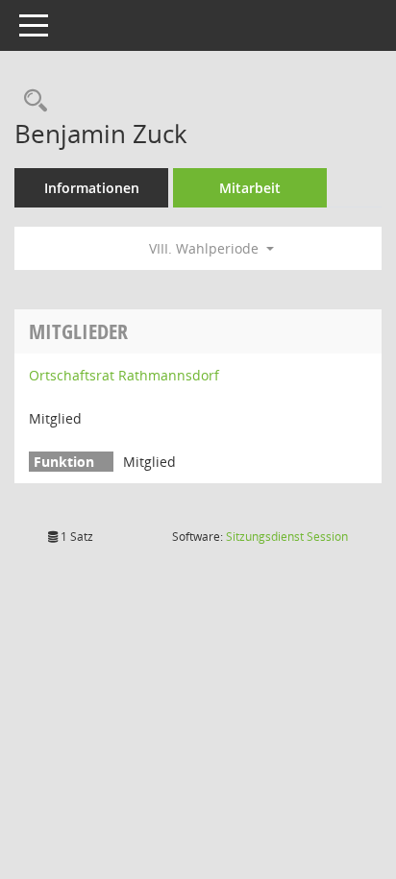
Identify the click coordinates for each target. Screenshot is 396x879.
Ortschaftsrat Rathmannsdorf (124, 375)
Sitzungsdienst (287, 536)
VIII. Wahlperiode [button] (205, 248)
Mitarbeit (250, 188)
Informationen (91, 188)
